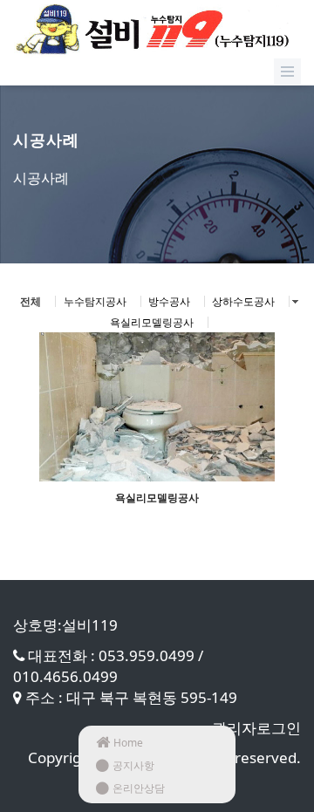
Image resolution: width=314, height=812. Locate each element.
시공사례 (41, 178)
